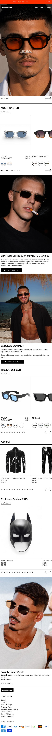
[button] (42, 7)
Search (3, 700)
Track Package (6, 705)
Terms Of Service (7, 714)
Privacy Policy (6, 712)
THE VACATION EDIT (12, 362)
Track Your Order (7, 717)
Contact (4, 702)
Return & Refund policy (9, 709)
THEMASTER (10, 721)
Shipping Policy (6, 707)
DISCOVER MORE (11, 270)
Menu (37, 7)
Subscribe (5, 683)
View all (4, 112)
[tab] (1, 98)
